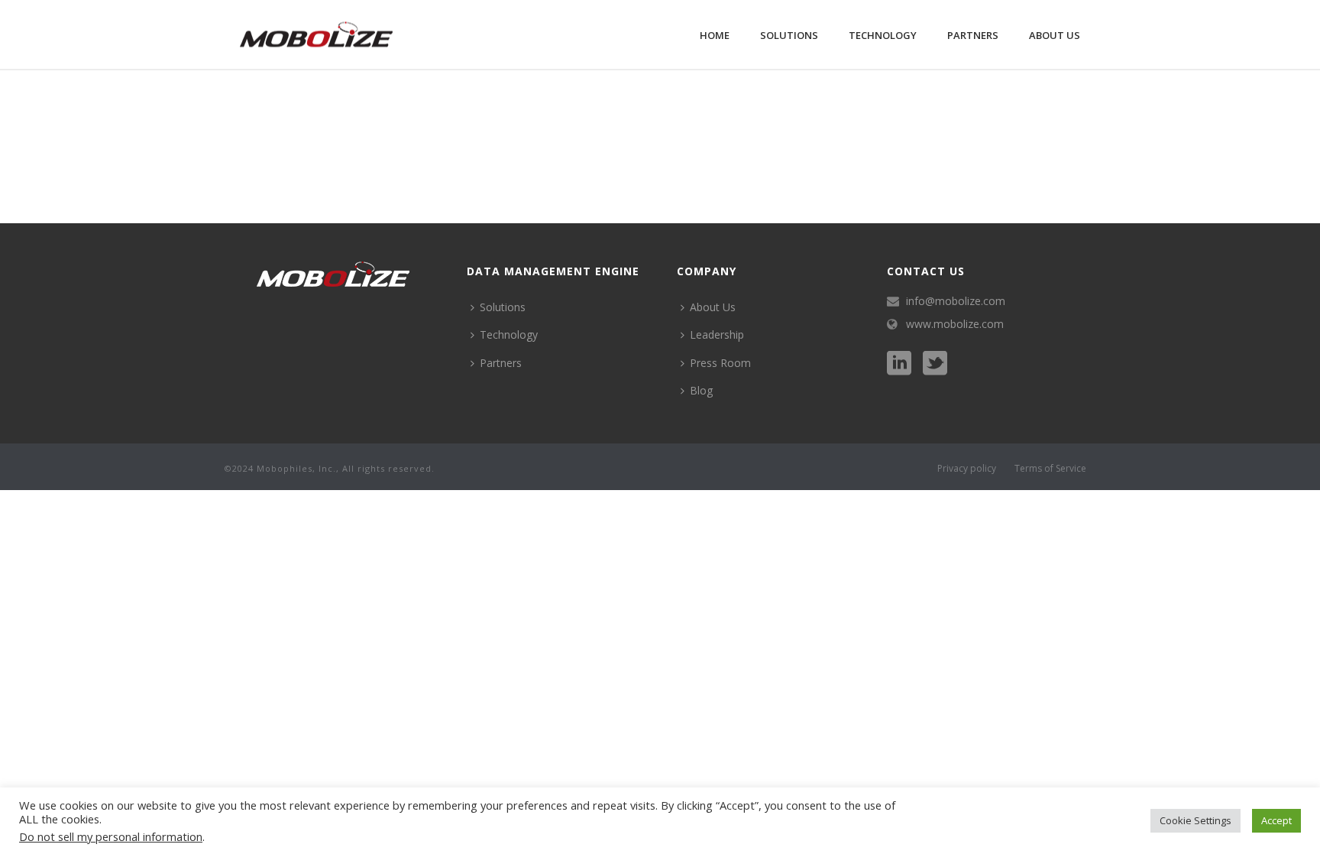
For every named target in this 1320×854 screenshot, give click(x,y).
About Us (1054, 35)
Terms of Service (1050, 469)
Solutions (789, 35)
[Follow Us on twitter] (935, 364)
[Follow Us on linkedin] (899, 364)
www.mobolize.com (955, 324)
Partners (972, 35)
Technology (883, 35)
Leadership (717, 334)
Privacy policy (966, 469)
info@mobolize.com (955, 301)
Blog (701, 390)
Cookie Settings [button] (1195, 820)
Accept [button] (1276, 820)
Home (715, 35)
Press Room (720, 363)
